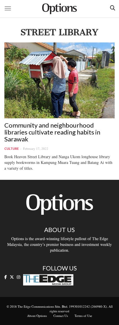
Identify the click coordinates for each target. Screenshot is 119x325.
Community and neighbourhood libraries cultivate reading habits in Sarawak (52, 132)
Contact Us (60, 315)
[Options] (59, 8)
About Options (37, 315)
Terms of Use (83, 315)
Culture (11, 148)
